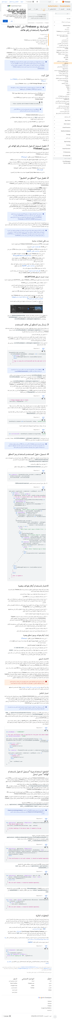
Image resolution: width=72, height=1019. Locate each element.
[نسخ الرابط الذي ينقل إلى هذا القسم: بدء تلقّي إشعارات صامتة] (30, 241)
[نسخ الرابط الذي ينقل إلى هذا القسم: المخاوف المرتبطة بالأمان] (30, 126)
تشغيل (37, 9)
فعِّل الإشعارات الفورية (35, 247)
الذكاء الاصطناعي (53, 9)
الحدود (21, 371)
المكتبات (49, 987)
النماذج (50, 985)
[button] (63, 22)
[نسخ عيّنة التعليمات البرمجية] (42, 102)
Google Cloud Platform (46, 1008)
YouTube (32, 987)
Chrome (49, 1003)
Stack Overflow (13, 983)
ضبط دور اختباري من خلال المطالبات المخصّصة (31, 687)
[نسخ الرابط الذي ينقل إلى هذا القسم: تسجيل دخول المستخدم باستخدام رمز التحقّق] (6, 454)
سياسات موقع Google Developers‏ (24, 968)
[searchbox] (62, 13)
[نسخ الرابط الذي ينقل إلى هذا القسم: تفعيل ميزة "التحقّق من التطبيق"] (18, 178)
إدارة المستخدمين (36, 929)
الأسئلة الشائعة (14, 990)
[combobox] (47, 1)
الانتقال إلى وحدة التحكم (13, 1)
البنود (50, 1016)
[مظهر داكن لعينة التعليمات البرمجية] (39, 102)
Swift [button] (43, 348)
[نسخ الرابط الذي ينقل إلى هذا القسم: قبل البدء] (40, 75)
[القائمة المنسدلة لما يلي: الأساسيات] (59, 9)
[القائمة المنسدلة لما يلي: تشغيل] (34, 9)
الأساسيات (62, 9)
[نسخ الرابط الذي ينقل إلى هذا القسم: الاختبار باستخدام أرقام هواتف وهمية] (16, 586)
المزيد (56, 1)
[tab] (43, 348)
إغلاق (12, 21)
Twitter (32, 985)
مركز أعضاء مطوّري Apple (33, 251)
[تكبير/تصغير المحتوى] (40, 34)
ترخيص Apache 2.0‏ (47, 968)
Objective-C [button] (36, 348)
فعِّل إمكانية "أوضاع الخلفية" (34, 271)
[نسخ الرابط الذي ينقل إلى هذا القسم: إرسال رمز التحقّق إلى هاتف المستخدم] (13, 325)
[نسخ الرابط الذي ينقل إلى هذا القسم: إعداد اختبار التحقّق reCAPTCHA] (23, 277)
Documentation (65, 6)
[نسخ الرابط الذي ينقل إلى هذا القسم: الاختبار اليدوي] (37, 659)
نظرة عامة (68, 9)
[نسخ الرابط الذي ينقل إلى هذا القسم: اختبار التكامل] (37, 693)
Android (49, 1001)
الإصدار (44, 9)
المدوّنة (22, 1)
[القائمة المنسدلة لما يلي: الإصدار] (41, 9)
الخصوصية (46, 1016)
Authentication (53, 6)
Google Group (14, 985)
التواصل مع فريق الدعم (13, 981)
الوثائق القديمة (14, 992)
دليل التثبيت (33, 87)
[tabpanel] (26, 358)
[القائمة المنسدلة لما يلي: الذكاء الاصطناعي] (48, 9)
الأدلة (50, 981)
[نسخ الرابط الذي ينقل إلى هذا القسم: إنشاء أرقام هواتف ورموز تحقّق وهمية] (21, 635)
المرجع (29, 9)
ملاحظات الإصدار (14, 987)
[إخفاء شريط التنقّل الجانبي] (55, 1016)
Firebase (47, 22)
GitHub (49, 990)
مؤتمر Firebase (31, 983)
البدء (5, 21)
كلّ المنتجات (49, 1010)
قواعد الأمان (18, 931)
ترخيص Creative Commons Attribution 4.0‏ (29, 967)
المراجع (50, 983)
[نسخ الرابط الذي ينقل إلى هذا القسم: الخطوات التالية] (34, 916)
